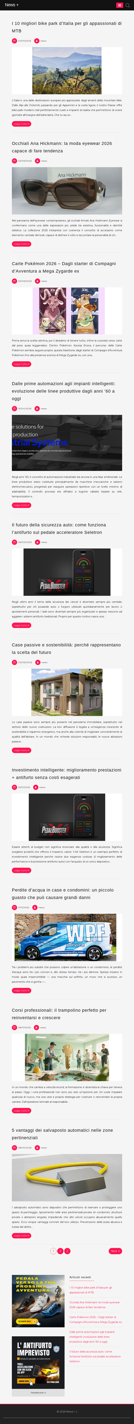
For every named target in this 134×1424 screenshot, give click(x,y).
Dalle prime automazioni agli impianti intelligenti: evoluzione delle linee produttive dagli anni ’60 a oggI (63, 391)
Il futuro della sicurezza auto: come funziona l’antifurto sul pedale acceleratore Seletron (95, 1356)
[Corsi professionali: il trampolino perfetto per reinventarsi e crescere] (67, 1057)
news (43, 40)
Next (114, 1251)
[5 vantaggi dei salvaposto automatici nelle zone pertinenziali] (67, 1177)
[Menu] (119, 5)
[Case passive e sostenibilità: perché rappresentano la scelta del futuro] (67, 692)
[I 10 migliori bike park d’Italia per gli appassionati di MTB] (67, 70)
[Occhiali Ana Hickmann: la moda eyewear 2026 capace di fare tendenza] (67, 190)
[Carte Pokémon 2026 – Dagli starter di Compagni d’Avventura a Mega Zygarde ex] (67, 311)
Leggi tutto (20, 123)
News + (12, 4)
